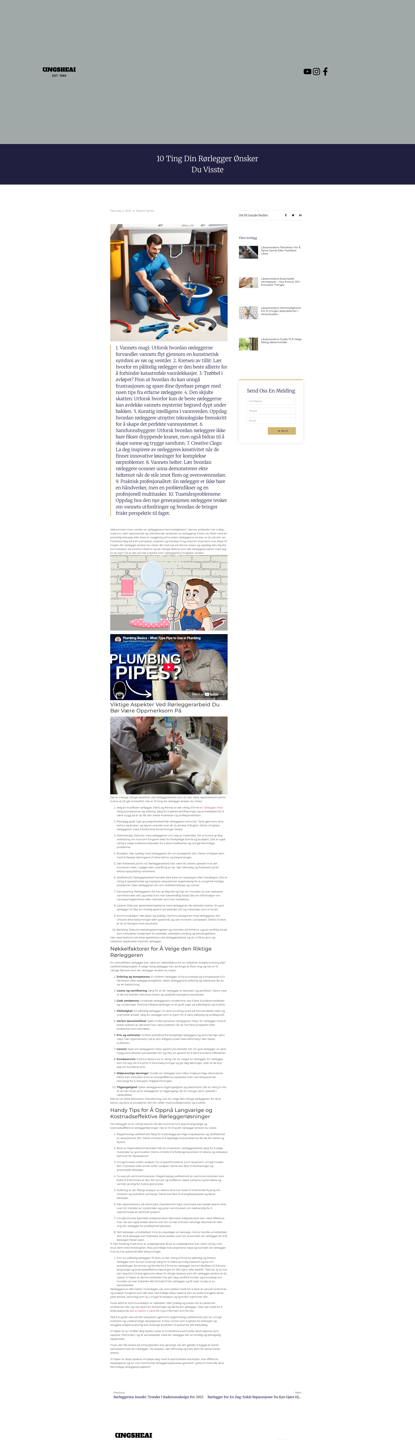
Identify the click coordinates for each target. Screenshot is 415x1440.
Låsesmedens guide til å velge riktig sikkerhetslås (281, 341)
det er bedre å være (142, 1310)
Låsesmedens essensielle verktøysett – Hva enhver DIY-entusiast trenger (280, 281)
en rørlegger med (211, 807)
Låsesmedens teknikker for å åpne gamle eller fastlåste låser (281, 250)
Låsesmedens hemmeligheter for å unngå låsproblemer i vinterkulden (281, 311)
